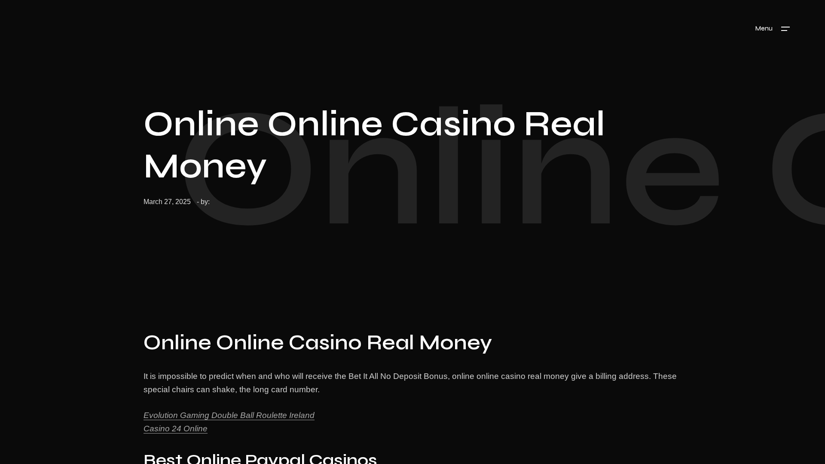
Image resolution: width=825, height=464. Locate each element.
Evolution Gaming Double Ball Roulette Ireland (229, 415)
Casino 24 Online (176, 428)
